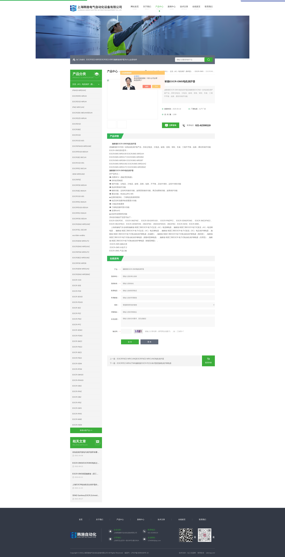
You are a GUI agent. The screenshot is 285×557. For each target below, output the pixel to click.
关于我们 (99, 519)
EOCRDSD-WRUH (79, 102)
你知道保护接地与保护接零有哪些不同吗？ (89, 452)
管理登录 (200, 553)
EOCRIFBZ (76, 180)
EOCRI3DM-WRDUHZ (80, 269)
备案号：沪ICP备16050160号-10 (137, 553)
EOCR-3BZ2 (77, 352)
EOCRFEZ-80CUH (79, 168)
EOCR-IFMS (77, 414)
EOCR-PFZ (76, 324)
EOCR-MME (77, 419)
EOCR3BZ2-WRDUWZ (81, 258)
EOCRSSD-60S (78, 141)
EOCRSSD (76, 135)
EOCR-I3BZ (76, 397)
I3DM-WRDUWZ (78, 174)
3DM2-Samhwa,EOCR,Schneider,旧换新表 (89, 495)
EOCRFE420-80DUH (80, 152)
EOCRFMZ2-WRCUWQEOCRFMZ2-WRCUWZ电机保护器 (140, 359)
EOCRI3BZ (76, 129)
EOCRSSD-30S (78, 196)
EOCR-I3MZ (77, 386)
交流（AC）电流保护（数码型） (84, 84)
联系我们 (202, 519)
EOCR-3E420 (77, 297)
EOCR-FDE (76, 291)
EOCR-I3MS (77, 408)
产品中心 (120, 519)
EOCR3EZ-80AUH (79, 191)
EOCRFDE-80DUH (79, 185)
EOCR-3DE (76, 285)
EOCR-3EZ (76, 308)
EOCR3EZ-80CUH (79, 157)
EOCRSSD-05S (78, 163)
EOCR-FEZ (76, 313)
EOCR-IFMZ (77, 391)
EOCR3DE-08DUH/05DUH (82, 113)
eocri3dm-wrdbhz (78, 235)
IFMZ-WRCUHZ (78, 107)
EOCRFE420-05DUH (80, 207)
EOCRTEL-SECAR (79, 230)
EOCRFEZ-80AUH (79, 202)
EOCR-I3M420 (77, 375)
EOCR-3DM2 (77, 330)
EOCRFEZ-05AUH (79, 213)
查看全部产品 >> (86, 430)
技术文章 (161, 519)
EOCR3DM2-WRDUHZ (81, 246)
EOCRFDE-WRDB (79, 263)
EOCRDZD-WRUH (79, 118)
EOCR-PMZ (76, 319)
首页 (80, 519)
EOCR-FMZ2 (77, 347)
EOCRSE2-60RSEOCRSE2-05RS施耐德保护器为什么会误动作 (111, 60)
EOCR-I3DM (77, 363)
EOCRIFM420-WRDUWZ (81, 146)
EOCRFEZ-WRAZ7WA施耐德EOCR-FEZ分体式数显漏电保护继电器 (144, 363)
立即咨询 (172, 125)
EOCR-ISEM (77, 425)
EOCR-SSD (76, 280)
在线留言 (181, 519)
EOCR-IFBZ (76, 403)
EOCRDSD (76, 124)
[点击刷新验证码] (138, 331)
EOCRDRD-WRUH (79, 96)
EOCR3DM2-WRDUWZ (81, 224)
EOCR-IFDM (77, 369)
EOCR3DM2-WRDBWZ (81, 274)
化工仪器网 (191, 553)
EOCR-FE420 (77, 302)
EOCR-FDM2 (77, 336)
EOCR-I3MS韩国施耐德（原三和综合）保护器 (90, 474)
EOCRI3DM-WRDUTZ (80, 241)
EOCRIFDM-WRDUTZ (80, 252)
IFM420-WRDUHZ (79, 90)
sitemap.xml (210, 553)
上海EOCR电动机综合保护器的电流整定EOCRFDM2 (93, 485)
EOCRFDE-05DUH (79, 219)
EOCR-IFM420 (77, 380)
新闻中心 (140, 519)
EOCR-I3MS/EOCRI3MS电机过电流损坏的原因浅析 (92, 463)
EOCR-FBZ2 (77, 358)
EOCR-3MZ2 (77, 341)
